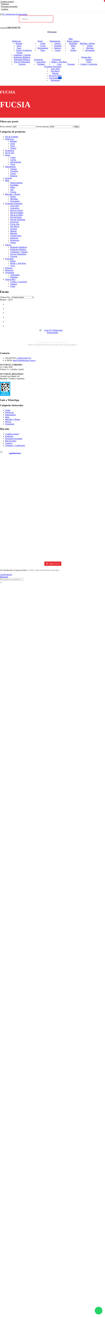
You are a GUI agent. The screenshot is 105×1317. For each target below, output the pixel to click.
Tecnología (38, 59)
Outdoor (88, 59)
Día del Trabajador (17, 219)
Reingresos (55, 80)
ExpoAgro (14, 222)
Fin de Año (9, 153)
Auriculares (41, 62)
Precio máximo (42, 126)
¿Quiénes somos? (7, 2)
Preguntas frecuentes (9, 6)
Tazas (19, 48)
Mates (73, 46)
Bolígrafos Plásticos (22, 59)
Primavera (14, 238)
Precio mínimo (6, 126)
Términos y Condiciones (15, 445)
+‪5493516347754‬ (24, 358)
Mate (71, 39)
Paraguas (71, 64)
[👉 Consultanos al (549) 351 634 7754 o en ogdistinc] (52, 495)
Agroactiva (14, 208)
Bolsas (13, 261)
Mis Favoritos (10, 441)
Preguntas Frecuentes (13, 438)
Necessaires (90, 50)
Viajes (88, 62)
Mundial (13, 233)
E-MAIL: (9, 360)
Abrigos (57, 43)
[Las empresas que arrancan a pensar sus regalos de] (88, 544)
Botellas (19, 43)
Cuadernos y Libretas (22, 55)
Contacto (4, 9)
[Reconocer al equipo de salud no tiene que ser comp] (88, 471)
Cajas (59, 64)
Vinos (42, 50)
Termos (19, 50)
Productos (5, 4)
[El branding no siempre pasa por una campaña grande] (17, 509)
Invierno (8, 178)
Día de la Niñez (55, 76)
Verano (13, 243)
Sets (73, 48)
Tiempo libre (86, 57)
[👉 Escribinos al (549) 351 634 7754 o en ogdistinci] (17, 535)
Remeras (57, 48)
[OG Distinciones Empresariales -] (13, 14)
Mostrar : (3, 300)
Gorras (57, 50)
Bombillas (73, 43)
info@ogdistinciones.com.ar (24, 360)
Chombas (57, 46)
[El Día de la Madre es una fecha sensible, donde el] (88, 508)
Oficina (20, 53)
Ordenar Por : (5, 297)
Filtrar (76, 127)
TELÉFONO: (11, 358)
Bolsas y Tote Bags (59, 62)
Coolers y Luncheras (88, 64)
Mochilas (90, 48)
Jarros (19, 46)
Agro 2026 (55, 69)
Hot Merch (55, 71)
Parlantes (41, 64)
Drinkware (16, 41)
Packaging (56, 59)
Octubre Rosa (15, 236)
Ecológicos (27, 50)
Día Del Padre (16, 217)
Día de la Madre (11, 137)
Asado (42, 43)
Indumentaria (55, 41)
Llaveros (22, 64)
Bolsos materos (73, 41)
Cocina (43, 46)
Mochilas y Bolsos (87, 43)
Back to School (16, 210)
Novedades (55, 78)
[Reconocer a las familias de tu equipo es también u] (52, 540)
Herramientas (42, 48)
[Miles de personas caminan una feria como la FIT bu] (52, 475)
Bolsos (90, 46)
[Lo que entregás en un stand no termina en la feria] (17, 470)
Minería (55, 73)
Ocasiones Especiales (52, 66)
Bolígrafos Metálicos (22, 57)
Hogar (40, 41)
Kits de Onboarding (22, 62)
